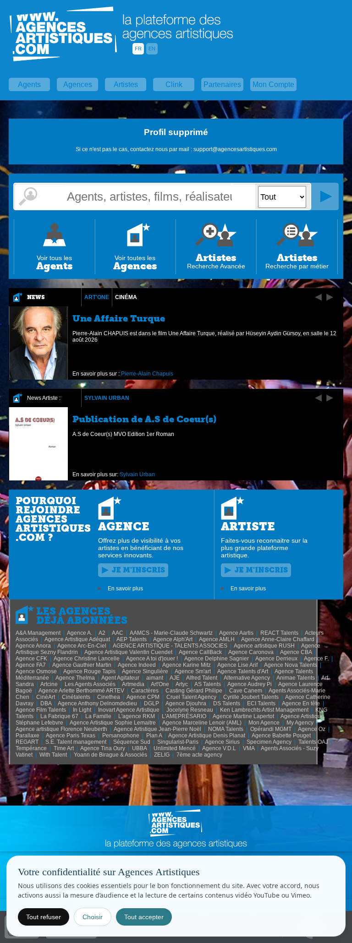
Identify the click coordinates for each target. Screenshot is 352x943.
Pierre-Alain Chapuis (147, 374)
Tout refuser (43, 917)
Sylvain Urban (106, 398)
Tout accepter (144, 917)
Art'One (96, 297)
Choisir (92, 917)
